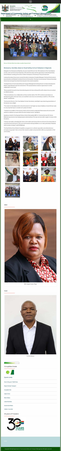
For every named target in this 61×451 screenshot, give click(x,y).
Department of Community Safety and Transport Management (26, 14)
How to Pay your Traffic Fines (11, 382)
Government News (8, 405)
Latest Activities (8, 401)
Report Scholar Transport (10, 386)
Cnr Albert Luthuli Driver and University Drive (47, 16)
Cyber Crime (7, 393)
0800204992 (9, 16)
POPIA (5, 441)
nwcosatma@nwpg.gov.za (26, 16)
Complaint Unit (7, 389)
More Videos (7, 397)
